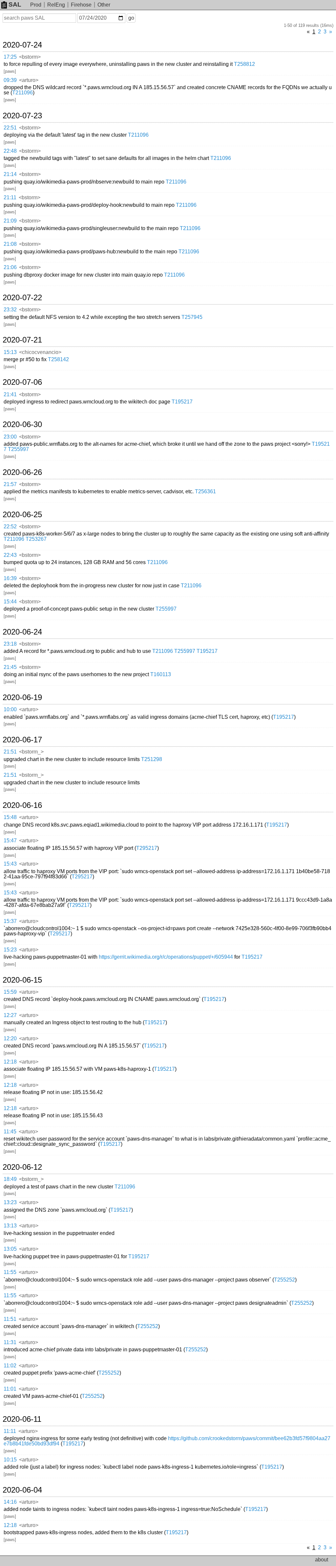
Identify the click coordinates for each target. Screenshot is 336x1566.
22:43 (10, 555)
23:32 (10, 309)
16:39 (10, 578)
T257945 (191, 317)
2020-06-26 (22, 472)
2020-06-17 (22, 739)
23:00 (10, 437)
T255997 (18, 449)
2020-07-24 (22, 45)
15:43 (10, 864)
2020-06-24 (22, 632)
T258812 (244, 64)
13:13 (10, 1225)
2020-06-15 (22, 980)
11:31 (10, 1342)
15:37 (10, 921)
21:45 (10, 667)
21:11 (10, 197)
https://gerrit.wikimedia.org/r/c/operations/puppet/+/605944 (166, 957)
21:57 (10, 484)
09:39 (10, 80)
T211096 (22, 92)
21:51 (10, 751)
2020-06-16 (22, 805)
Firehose (81, 5)
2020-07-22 (22, 297)
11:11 (10, 1431)
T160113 (160, 674)
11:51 (10, 1319)
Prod (35, 5)
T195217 (182, 401)
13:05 (10, 1249)
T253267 (36, 539)
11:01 (10, 1389)
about (321, 1559)
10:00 (10, 709)
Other (103, 5)
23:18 (10, 644)
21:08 (10, 244)
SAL (15, 4)
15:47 (10, 840)
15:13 (10, 352)
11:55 (10, 1272)
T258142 (58, 359)
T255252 (284, 1279)
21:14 (10, 174)
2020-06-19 (22, 697)
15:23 (10, 949)
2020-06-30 (22, 424)
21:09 (10, 221)
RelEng (56, 5)
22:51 (10, 127)
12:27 (10, 1015)
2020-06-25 (22, 514)
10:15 (10, 1459)
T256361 (205, 491)
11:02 (10, 1365)
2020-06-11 (22, 1419)
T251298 (151, 759)
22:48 (10, 151)
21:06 (10, 267)
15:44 (10, 601)
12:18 (10, 1062)
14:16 (10, 1502)
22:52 (10, 526)
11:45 (10, 1131)
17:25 (10, 57)
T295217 (146, 848)
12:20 (10, 1038)
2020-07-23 (22, 115)
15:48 (10, 817)
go (131, 18)
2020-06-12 (22, 1167)
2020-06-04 (22, 1490)
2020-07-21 (22, 340)
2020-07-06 (22, 382)
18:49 (10, 1179)
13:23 (10, 1202)
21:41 (10, 394)
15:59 (10, 992)
